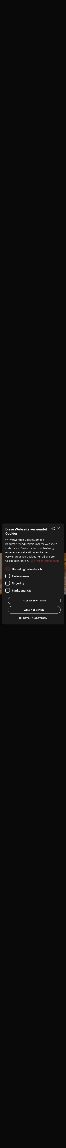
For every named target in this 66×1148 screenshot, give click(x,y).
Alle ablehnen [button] (34, 609)
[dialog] (33, 574)
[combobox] (53, 528)
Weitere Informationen (45, 560)
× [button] (58, 528)
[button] (33, 618)
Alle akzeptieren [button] (34, 600)
